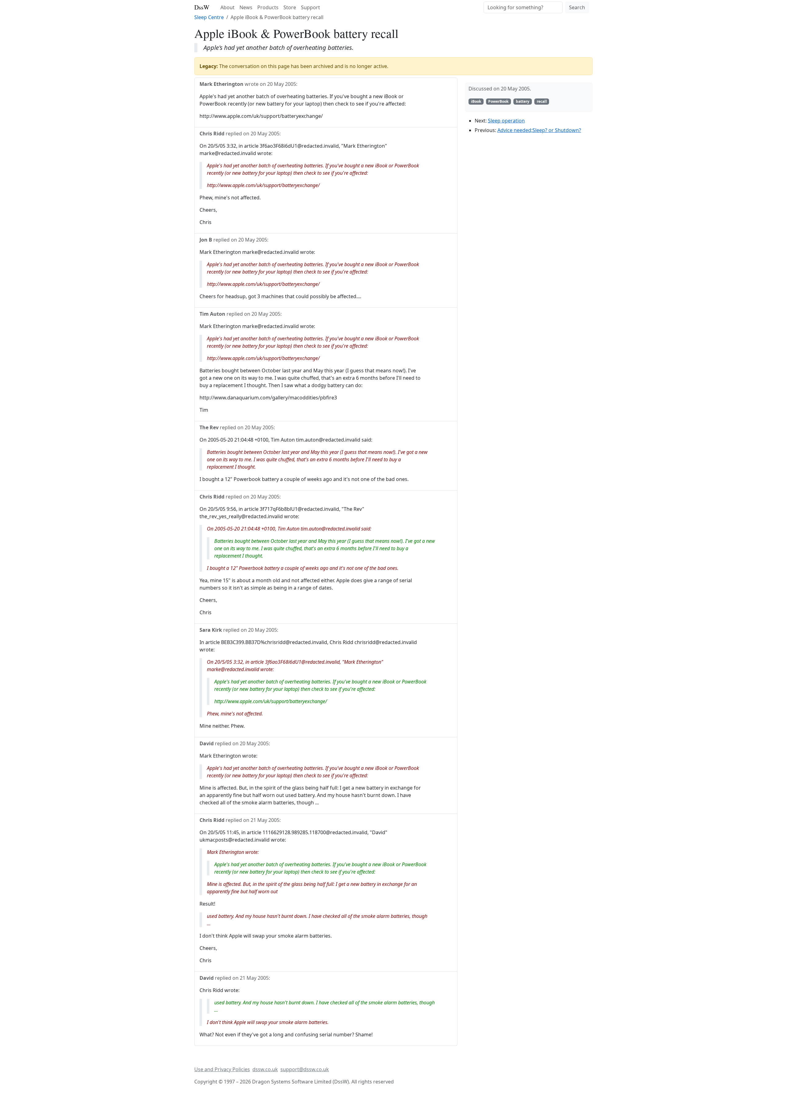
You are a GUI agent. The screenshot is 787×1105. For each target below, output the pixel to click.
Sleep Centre (209, 17)
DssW (201, 7)
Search (577, 7)
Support (310, 7)
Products (268, 7)
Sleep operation (506, 120)
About (227, 7)
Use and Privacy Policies (222, 1069)
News (245, 7)
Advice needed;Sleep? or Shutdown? (539, 130)
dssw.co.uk (265, 1069)
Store (289, 7)
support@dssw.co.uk (304, 1069)
